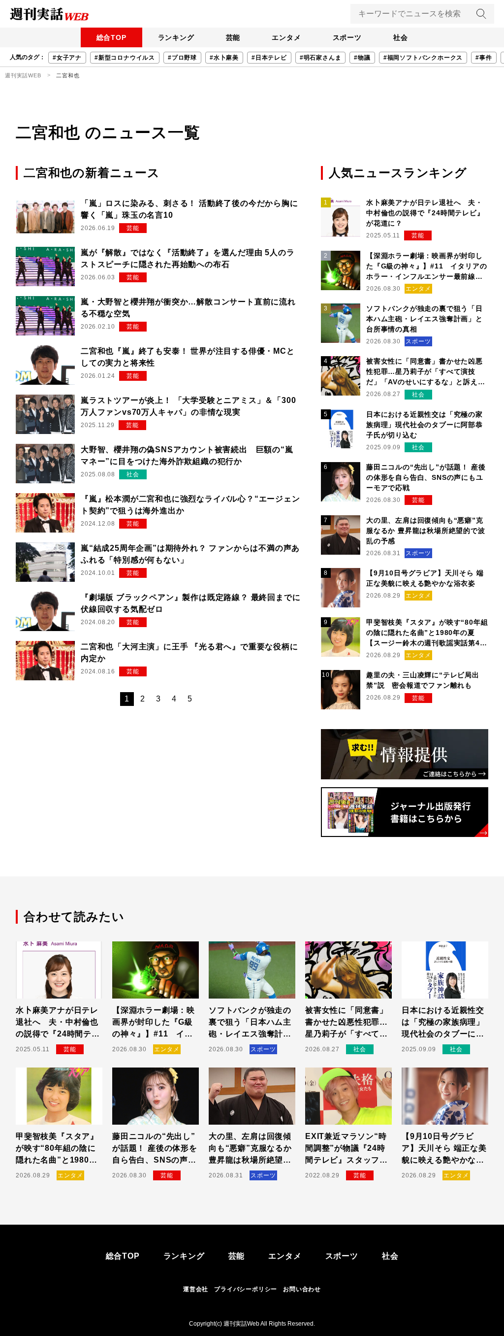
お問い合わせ (302, 1289)
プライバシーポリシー (245, 1289)
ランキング (176, 37)
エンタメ (286, 37)
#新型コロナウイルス (124, 57)
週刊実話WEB (23, 75)
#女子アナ (67, 57)
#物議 (362, 57)
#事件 (483, 57)
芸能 (233, 37)
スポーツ (347, 37)
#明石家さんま (321, 57)
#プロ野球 (182, 57)
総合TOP (111, 37)
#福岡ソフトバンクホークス (423, 57)
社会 (400, 37)
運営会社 (195, 1289)
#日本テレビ (269, 57)
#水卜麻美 (224, 57)
